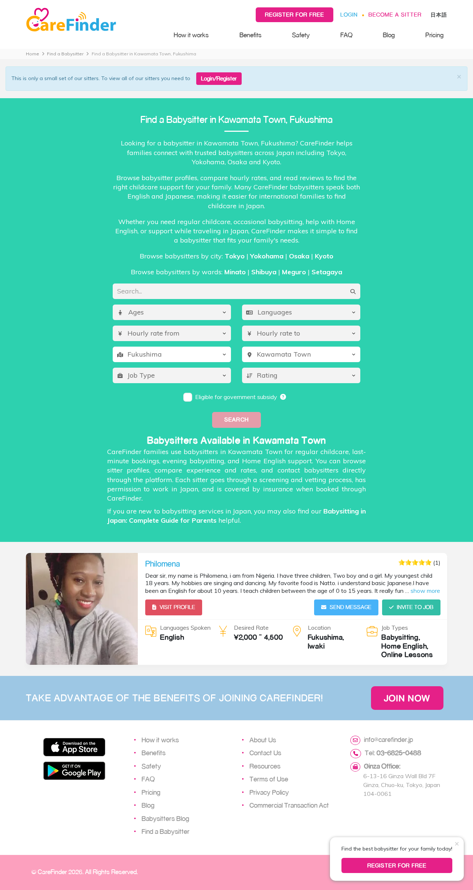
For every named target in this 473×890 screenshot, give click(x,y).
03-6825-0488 (399, 752)
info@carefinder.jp (388, 739)
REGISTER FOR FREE (397, 865)
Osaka (299, 256)
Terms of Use (268, 779)
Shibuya (263, 272)
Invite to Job (415, 607)
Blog (389, 34)
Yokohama (266, 256)
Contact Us (265, 752)
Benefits (250, 34)
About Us (262, 739)
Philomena (162, 563)
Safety (301, 34)
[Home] (92, 19)
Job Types (394, 627)
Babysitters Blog (165, 818)
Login (349, 14)
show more (425, 590)
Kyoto (324, 256)
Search (236, 419)
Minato (235, 272)
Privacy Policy (269, 792)
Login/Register (219, 78)
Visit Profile (177, 607)
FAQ (346, 34)
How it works (191, 34)
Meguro (294, 272)
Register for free (294, 14)
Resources (264, 766)
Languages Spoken (185, 627)
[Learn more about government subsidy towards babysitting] (283, 397)
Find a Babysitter (65, 53)
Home (32, 53)
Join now (407, 698)
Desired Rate (251, 627)
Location (319, 627)
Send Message (350, 607)
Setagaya (327, 272)
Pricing (434, 34)
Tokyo (235, 256)
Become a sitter (395, 14)
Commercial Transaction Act (289, 805)
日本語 (439, 14)
